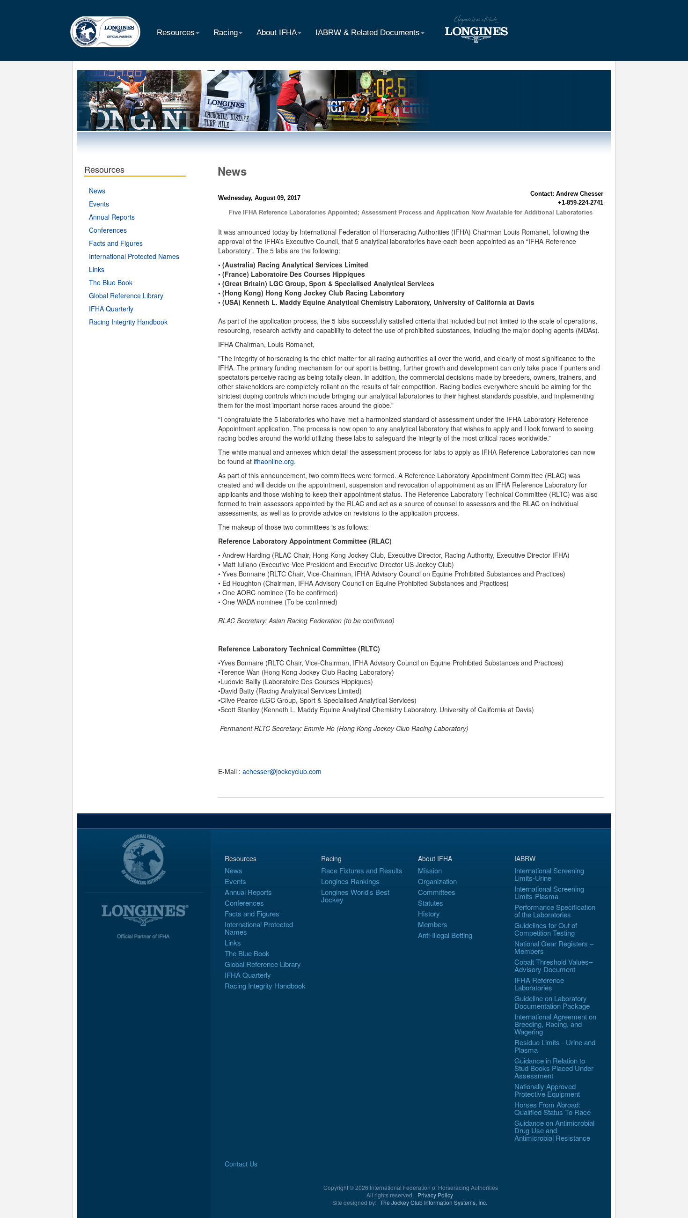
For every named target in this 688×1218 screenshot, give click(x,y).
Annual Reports (112, 216)
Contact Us (241, 1163)
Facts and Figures (116, 243)
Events (99, 203)
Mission (430, 870)
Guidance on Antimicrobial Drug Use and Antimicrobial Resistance (554, 1130)
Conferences (108, 230)
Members (432, 924)
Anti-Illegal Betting (445, 935)
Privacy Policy (435, 1195)
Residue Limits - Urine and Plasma (554, 1046)
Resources (176, 32)
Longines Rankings (350, 881)
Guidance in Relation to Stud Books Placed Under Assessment (553, 1068)
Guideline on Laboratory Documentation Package (552, 1002)
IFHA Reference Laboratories (539, 983)
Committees (436, 892)
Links (96, 269)
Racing (225, 32)
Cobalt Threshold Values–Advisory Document (553, 965)
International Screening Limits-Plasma (549, 892)
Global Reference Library (126, 295)
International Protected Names (134, 256)
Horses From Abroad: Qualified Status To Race (552, 1108)
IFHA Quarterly (111, 308)
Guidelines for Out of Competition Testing (545, 928)
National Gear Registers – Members (553, 947)
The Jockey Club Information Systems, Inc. (433, 1202)
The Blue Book (110, 282)
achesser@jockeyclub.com (282, 771)
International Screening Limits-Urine (549, 874)
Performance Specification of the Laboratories (554, 910)
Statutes (430, 903)
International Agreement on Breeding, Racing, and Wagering (555, 1023)
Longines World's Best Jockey (355, 895)
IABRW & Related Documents (367, 32)
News (97, 190)
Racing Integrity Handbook (128, 321)
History (429, 913)
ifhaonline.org (274, 461)
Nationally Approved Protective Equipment (547, 1090)
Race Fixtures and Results (362, 870)
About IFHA (276, 32)
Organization (437, 881)
